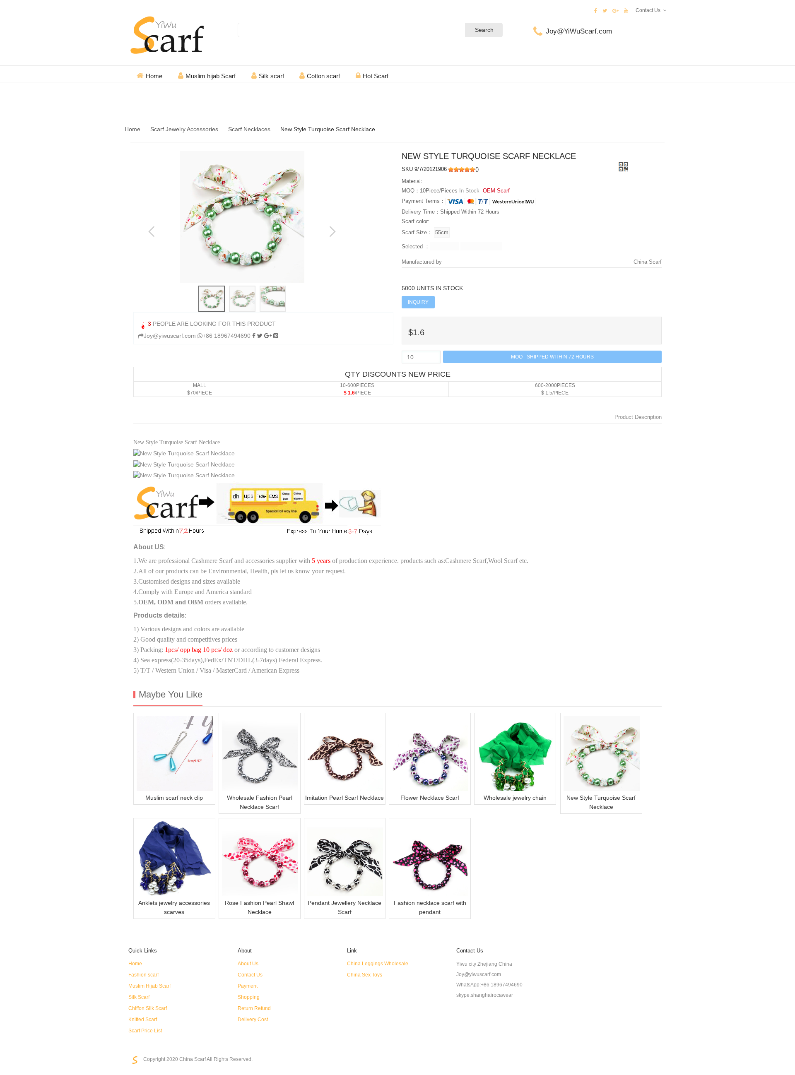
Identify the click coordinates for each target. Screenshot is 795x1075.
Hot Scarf (375, 75)
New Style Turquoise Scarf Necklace (601, 802)
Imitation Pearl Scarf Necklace (344, 797)
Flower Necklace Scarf (429, 797)
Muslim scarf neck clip (174, 797)
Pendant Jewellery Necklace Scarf (344, 907)
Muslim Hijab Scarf (149, 986)
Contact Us (648, 10)
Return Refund (254, 1008)
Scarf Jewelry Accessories (184, 129)
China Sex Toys (364, 975)
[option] (242, 217)
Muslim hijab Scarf (211, 75)
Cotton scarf (323, 75)
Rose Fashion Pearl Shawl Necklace (259, 907)
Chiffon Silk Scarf (147, 1008)
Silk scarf (271, 75)
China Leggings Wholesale (377, 964)
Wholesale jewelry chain (515, 797)
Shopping (249, 997)
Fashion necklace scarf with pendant (430, 907)
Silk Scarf (138, 997)
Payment (248, 986)
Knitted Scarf (142, 1019)
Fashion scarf (143, 975)
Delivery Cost (253, 1019)
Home (154, 75)
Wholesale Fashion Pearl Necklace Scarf (259, 802)
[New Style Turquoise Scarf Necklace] (275, 335)
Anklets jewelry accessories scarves (174, 907)
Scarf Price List (145, 1031)
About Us (248, 964)
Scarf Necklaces (249, 129)
